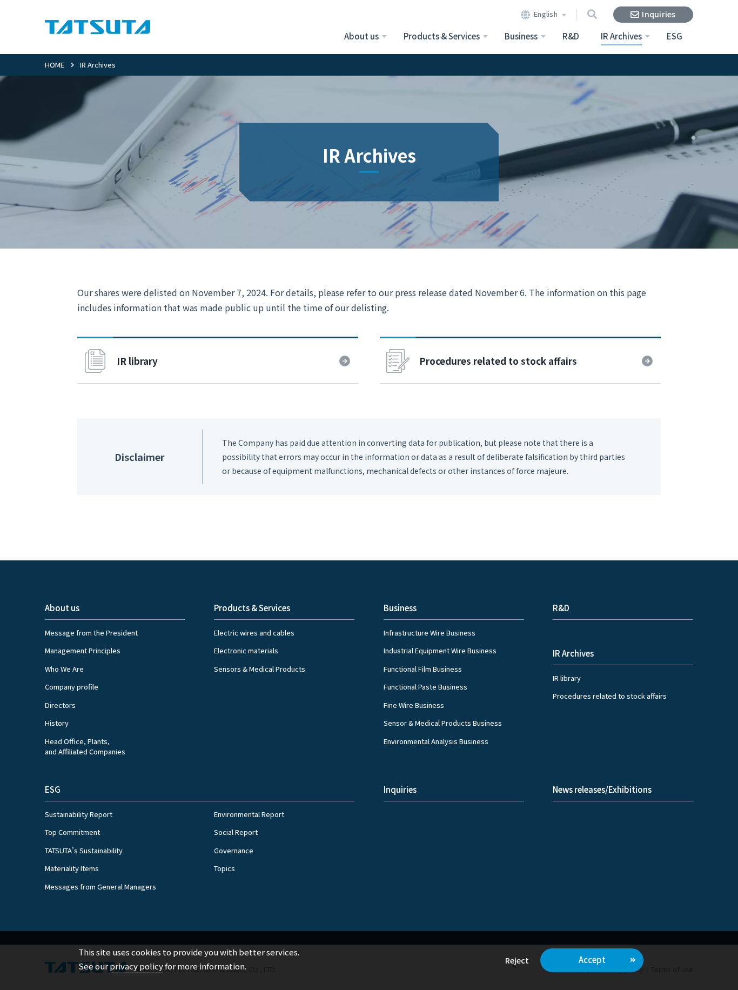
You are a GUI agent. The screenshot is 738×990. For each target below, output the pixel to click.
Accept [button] (592, 959)
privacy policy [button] (136, 966)
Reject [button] (517, 960)
